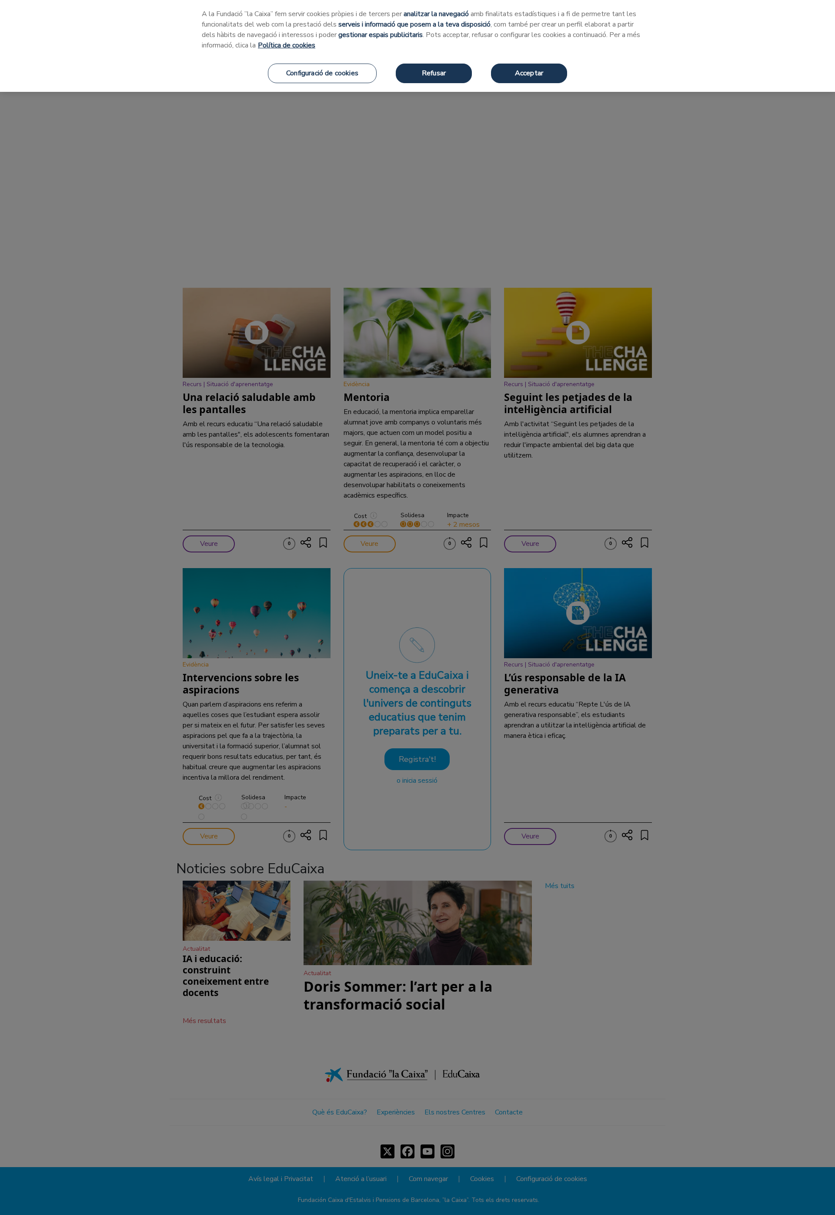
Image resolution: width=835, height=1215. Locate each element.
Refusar (434, 73)
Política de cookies (286, 45)
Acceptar (529, 73)
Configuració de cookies (322, 73)
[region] (417, 46)
